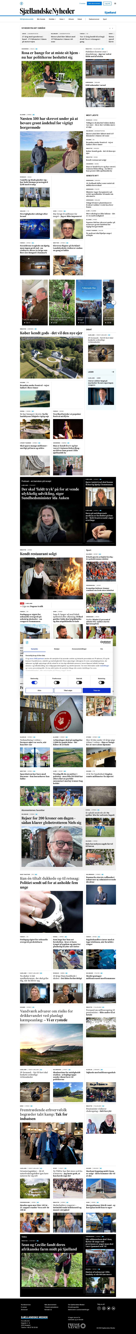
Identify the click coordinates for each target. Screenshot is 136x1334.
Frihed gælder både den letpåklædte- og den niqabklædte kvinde (68, 618)
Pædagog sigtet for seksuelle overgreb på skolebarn (34, 940)
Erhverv (71, 19)
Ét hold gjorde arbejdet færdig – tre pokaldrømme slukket (100, 558)
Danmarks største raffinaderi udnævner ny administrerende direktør (101, 879)
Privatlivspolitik (73, 1307)
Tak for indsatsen (44, 1114)
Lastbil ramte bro (58, 36)
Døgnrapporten (65, 33)
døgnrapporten (100, 131)
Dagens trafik (32, 606)
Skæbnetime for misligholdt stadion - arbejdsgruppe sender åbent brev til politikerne (66, 1076)
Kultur (101, 230)
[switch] (57, 682)
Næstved (56, 243)
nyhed (95, 120)
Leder (98, 378)
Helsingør (89, 131)
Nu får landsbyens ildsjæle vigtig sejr (34, 415)
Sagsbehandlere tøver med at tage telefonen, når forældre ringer (100, 942)
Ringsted (89, 49)
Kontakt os (48, 1309)
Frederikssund (25, 1202)
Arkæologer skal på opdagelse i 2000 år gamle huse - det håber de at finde (67, 742)
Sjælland (25, 33)
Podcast (33, 485)
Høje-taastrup (25, 874)
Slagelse (23, 737)
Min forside (41, 19)
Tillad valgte (68, 690)
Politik (97, 189)
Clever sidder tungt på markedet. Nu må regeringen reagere (100, 383)
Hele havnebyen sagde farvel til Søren (99, 845)
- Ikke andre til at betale (100, 1012)
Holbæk (88, 139)
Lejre (88, 211)
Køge (21, 1106)
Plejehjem (97, 49)
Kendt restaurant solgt (96, 160)
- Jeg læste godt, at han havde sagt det (67, 1173)
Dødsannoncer (94, 19)
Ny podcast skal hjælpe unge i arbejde (99, 234)
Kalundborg (90, 874)
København (89, 82)
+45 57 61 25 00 (32, 1327)
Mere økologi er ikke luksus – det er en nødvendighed (100, 214)
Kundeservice (26, 1304)
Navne (64, 443)
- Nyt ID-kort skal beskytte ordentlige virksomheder (100, 340)
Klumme (93, 211)
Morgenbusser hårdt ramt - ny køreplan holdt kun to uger (100, 1206)
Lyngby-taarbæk (91, 230)
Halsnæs (88, 841)
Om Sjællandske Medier (76, 1304)
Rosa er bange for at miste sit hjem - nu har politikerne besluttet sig (51, 55)
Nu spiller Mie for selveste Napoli (100, 813)
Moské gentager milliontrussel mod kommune (100, 977)
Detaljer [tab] (57, 649)
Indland (97, 82)
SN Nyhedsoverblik (26, 19)
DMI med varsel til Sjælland (34, 36)
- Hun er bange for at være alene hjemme (100, 742)
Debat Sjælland (102, 335)
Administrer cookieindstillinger (78, 1309)
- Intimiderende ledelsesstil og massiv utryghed (67, 1207)
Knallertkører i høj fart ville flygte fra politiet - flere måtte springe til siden (92, 39)
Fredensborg (90, 585)
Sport (105, 19)
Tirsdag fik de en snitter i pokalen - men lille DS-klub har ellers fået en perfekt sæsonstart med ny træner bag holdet (68, 779)
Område (51, 19)
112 (31, 33)
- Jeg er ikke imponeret (67, 215)
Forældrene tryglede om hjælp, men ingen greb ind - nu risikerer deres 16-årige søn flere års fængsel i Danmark (35, 249)
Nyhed (29, 114)
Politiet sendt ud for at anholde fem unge (49, 883)
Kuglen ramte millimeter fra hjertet (99, 775)
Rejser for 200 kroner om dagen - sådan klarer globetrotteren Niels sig (51, 820)
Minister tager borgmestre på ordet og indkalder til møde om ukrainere (99, 194)
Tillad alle (96, 690)
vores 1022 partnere (36, 658)
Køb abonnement (94, 3)
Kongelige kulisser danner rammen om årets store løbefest (100, 589)
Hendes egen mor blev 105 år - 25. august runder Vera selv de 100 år (34, 1207)
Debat (80, 19)
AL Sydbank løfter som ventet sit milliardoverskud (100, 184)
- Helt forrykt (98, 1109)
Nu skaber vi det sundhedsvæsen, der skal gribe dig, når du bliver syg (34, 978)
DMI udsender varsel (96, 85)
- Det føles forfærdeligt (67, 977)
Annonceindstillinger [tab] (79, 649)
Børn (62, 973)
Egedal (22, 411)
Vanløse (22, 211)
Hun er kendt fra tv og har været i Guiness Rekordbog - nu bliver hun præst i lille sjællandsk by (101, 168)
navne (97, 164)
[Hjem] (21, 3)
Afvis (39, 690)
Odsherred (25, 49)
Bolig (32, 49)
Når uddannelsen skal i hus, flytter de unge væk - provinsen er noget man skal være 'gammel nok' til (99, 1243)
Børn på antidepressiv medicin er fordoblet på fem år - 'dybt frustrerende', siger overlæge (99, 517)
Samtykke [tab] (34, 649)
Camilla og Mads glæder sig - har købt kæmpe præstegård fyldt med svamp (34, 182)
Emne (61, 19)
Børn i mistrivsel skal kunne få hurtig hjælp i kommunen (99, 483)
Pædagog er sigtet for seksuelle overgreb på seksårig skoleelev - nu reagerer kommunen (31, 618)
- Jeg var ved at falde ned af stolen (98, 54)
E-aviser (82, 3)
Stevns (88, 737)
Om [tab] (101, 649)
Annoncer (24, 1309)
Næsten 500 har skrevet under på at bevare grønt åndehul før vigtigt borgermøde (49, 123)
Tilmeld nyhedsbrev (51, 1307)
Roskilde (23, 177)
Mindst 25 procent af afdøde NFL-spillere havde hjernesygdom (98, 621)
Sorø (54, 211)
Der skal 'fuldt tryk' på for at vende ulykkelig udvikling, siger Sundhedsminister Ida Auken (50, 494)
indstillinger (104, 666)
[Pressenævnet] (77, 1324)
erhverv (96, 148)
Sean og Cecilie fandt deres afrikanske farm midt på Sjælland (49, 1247)
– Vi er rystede (46, 1016)
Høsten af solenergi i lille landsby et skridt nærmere (99, 1273)
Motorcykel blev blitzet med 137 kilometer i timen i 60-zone (100, 134)
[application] (35, 302)
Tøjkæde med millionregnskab (100, 1072)
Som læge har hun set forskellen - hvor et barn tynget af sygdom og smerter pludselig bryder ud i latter (67, 943)
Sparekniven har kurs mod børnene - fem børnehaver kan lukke (34, 776)
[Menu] (115, 3)
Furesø (22, 243)
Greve (82, 33)
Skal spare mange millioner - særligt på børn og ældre (34, 446)
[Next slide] (113, 302)
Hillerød (89, 554)
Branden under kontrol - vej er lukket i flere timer (99, 143)
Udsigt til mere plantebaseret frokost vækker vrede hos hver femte (99, 205)
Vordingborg (90, 1236)
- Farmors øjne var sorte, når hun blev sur (33, 742)
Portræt (32, 1240)
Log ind (107, 3)
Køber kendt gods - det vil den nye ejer (100, 152)
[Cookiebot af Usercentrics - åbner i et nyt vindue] (102, 642)
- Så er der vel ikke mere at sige (100, 125)
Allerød (22, 114)
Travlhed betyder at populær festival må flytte (67, 415)
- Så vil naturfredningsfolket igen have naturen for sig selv (34, 1173)
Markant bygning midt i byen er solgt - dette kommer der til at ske (100, 1173)
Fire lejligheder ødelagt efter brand (34, 215)
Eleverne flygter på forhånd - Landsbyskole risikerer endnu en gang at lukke (67, 248)
